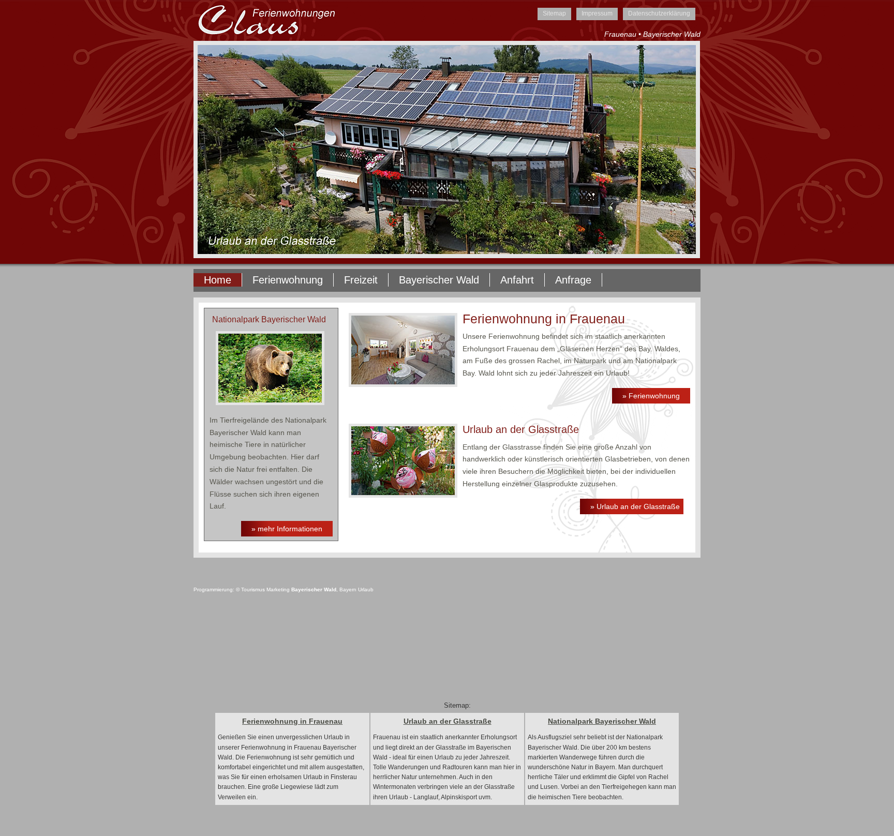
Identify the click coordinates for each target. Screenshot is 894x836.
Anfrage (573, 280)
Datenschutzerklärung (659, 13)
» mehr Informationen (286, 529)
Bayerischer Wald (439, 280)
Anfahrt (517, 280)
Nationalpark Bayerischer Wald (602, 721)
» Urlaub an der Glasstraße (635, 506)
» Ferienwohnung (651, 396)
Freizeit (361, 280)
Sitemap (554, 13)
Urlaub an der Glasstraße (447, 721)
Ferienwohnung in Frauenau (292, 721)
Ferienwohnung (287, 280)
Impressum (597, 13)
